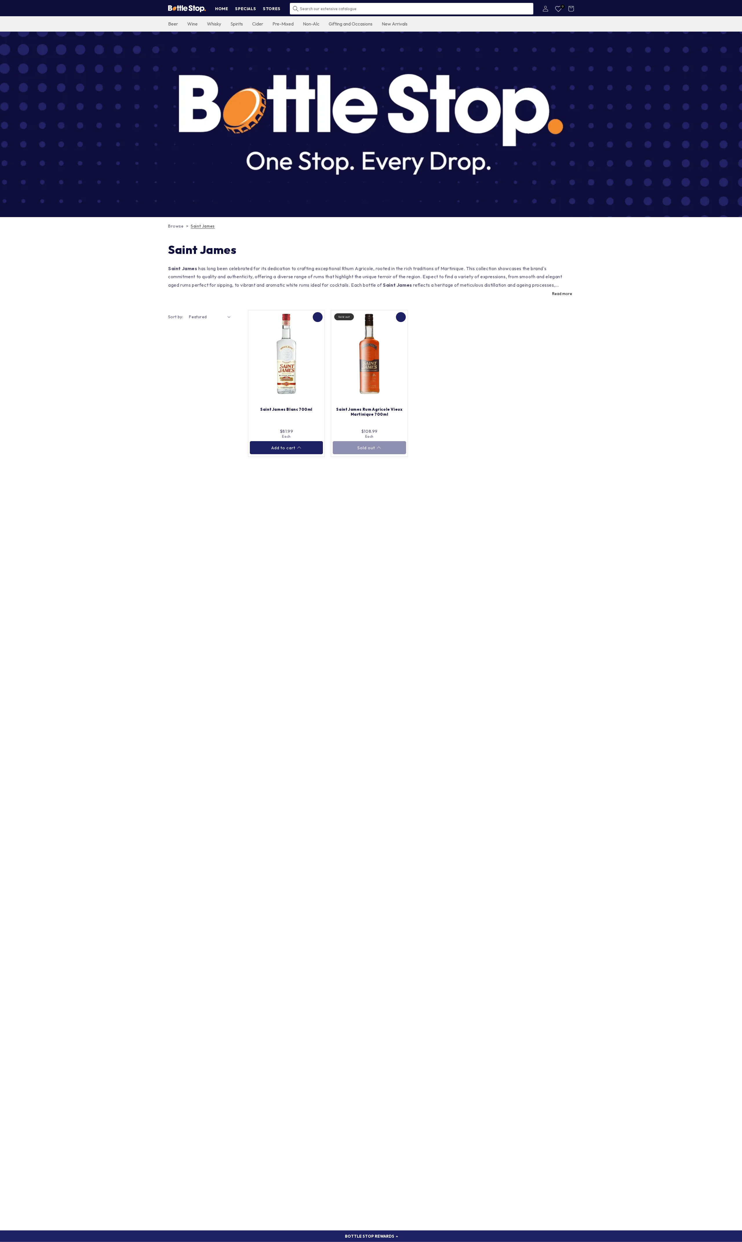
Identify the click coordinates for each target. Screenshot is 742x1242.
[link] (371, 124)
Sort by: (175, 316)
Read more (562, 293)
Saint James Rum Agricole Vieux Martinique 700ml (369, 412)
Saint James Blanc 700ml (286, 409)
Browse (176, 226)
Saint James (203, 226)
